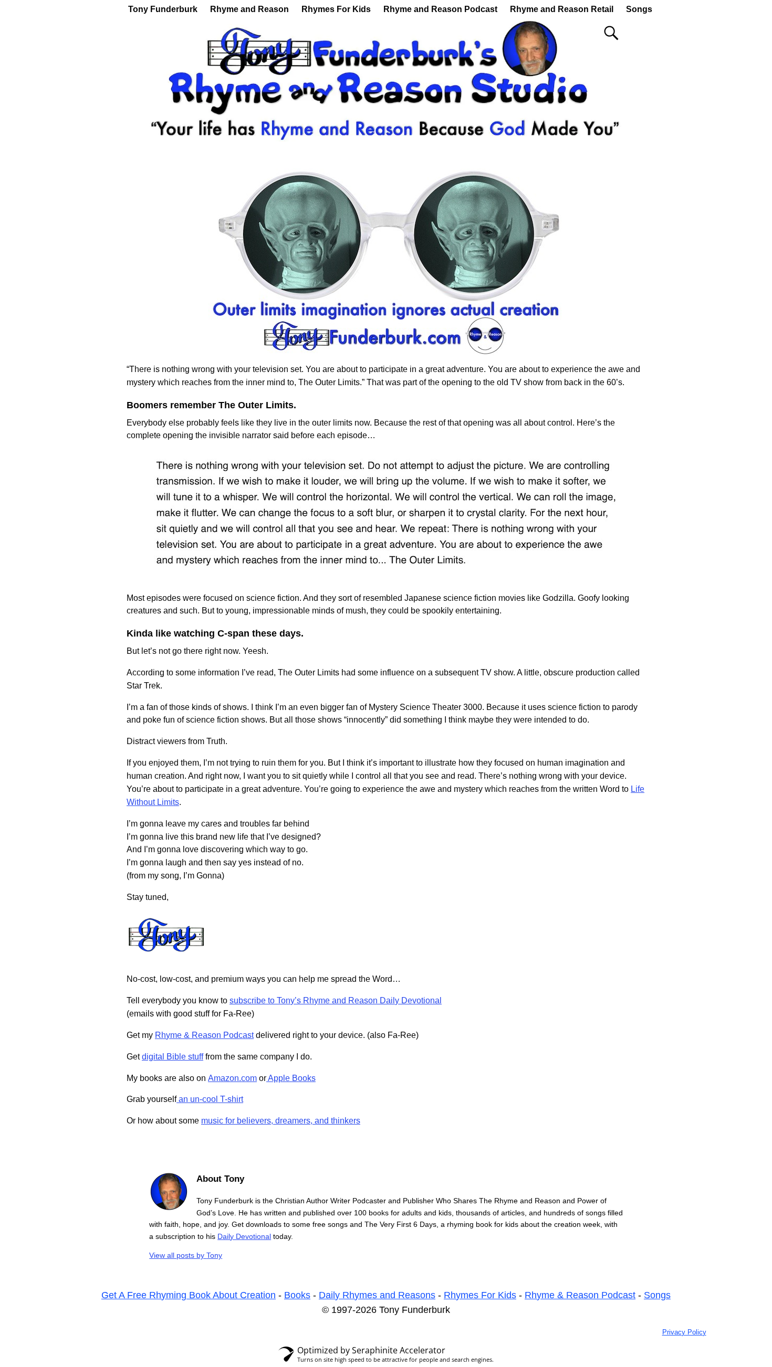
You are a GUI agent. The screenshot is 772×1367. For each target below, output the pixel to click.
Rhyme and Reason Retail (561, 9)
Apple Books (291, 1078)
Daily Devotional (244, 1236)
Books (297, 1295)
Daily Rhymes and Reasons (377, 1295)
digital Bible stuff (172, 1056)
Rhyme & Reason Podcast (204, 1035)
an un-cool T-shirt (209, 1099)
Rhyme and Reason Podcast (440, 9)
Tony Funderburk (162, 9)
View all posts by (185, 1255)
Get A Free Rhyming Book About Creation (188, 1295)
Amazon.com (232, 1078)
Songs (639, 9)
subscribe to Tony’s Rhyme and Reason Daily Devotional (335, 1000)
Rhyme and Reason (249, 9)
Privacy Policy (684, 1332)
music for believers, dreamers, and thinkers (280, 1120)
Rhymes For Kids (336, 9)
